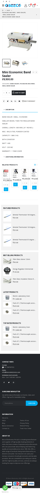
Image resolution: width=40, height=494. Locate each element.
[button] (35, 165)
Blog (3, 423)
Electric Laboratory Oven (21, 296)
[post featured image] (7, 216)
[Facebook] (3, 1)
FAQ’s (4, 420)
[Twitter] (6, 1)
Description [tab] (10, 110)
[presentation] (4, 40)
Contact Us (5, 428)
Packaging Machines (27, 83)
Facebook (4, 101)
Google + (15, 101)
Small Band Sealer (8, 86)
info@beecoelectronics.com (11, 372)
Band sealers (14, 83)
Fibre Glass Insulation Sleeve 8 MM (25, 279)
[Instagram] (9, 1)
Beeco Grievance (8, 426)
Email (19, 101)
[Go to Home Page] (3, 10)
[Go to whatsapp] (5, 487)
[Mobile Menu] (3, 5)
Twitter (7, 101)
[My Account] (26, 5)
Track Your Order (25, 428)
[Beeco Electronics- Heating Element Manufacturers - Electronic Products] (13, 5)
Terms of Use (24, 420)
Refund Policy (24, 426)
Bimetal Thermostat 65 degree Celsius (26, 240)
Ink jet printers (17, 175)
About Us (5, 418)
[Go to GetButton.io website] (5, 491)
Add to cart (20, 93)
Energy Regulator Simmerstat (23, 269)
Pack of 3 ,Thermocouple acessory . (25, 303)
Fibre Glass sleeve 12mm (21, 259)
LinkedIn (11, 101)
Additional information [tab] (14, 157)
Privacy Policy (24, 423)
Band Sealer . (7, 176)
